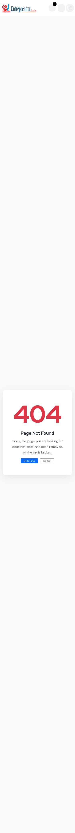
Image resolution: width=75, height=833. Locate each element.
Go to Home (29, 461)
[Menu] (70, 8)
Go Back (47, 461)
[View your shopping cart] (54, 8)
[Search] (62, 8)
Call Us (20, 828)
